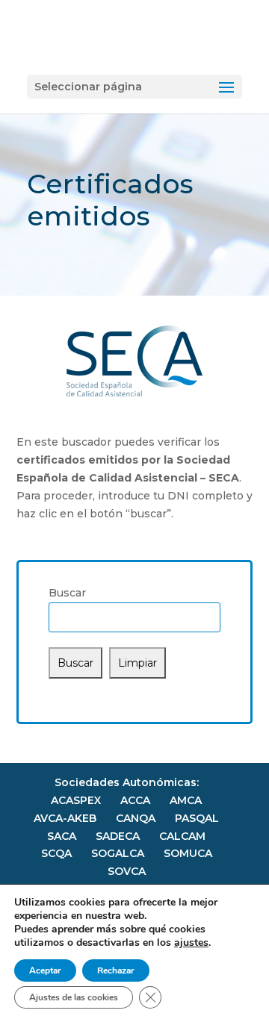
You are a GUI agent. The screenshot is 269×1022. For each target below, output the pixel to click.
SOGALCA (117, 853)
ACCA (135, 800)
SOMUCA (188, 853)
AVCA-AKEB (65, 818)
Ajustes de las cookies (73, 997)
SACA (61, 836)
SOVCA (127, 871)
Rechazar (115, 970)
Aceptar (45, 970)
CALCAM (182, 836)
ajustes (191, 943)
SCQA (56, 853)
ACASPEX (76, 800)
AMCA (186, 800)
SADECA (118, 836)
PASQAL (197, 818)
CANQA (135, 818)
